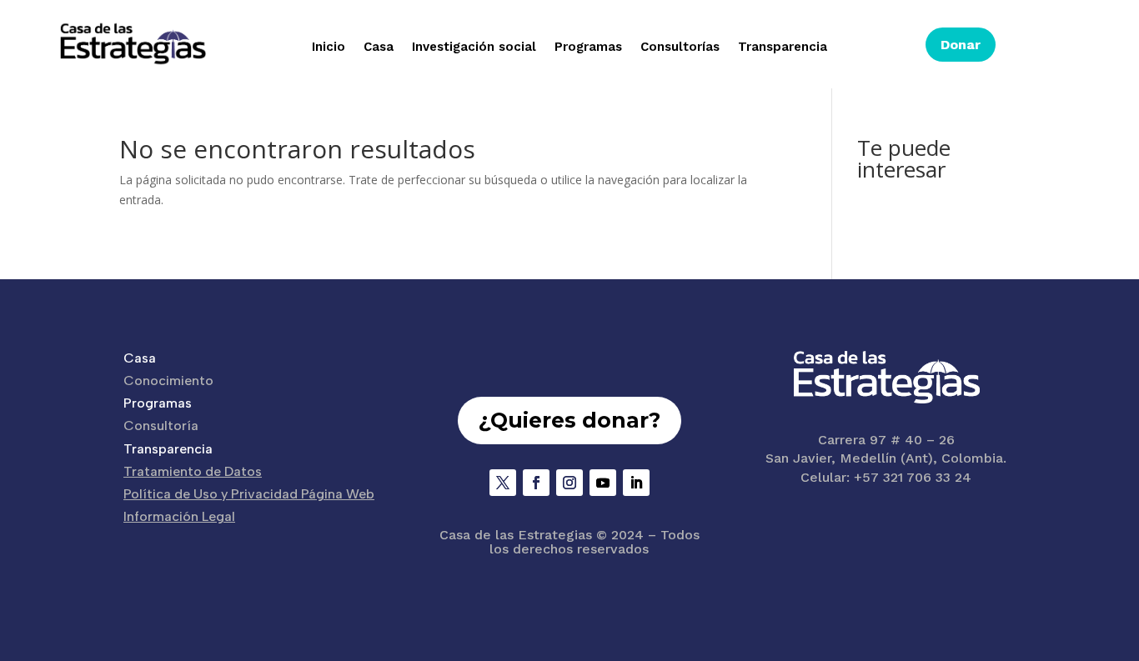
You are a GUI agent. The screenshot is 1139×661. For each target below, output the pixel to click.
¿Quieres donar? (569, 420)
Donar (961, 45)
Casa (379, 47)
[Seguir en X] (502, 482)
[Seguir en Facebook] (536, 482)
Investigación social (474, 47)
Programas (588, 47)
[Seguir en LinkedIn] (636, 482)
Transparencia (782, 47)
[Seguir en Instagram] (569, 482)
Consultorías (680, 47)
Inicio (328, 47)
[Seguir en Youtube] (603, 482)
